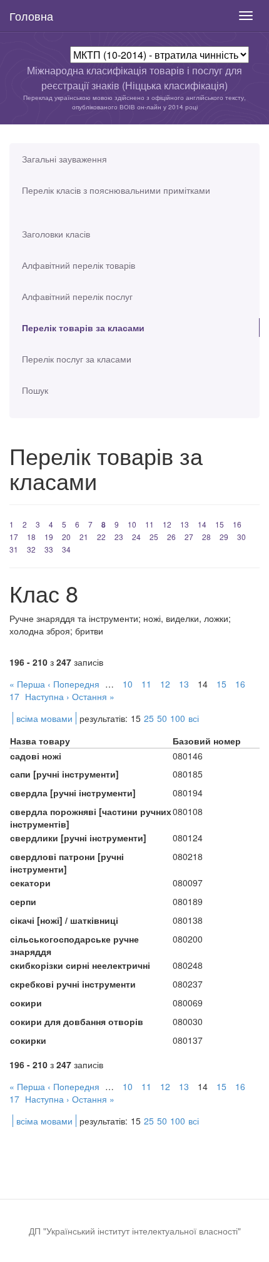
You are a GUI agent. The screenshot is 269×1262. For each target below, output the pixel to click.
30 (241, 536)
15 (219, 524)
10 (132, 524)
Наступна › (47, 696)
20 (66, 536)
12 (167, 524)
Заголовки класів (56, 234)
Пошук (35, 390)
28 (206, 536)
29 (224, 536)
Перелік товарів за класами (83, 327)
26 (171, 536)
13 (184, 524)
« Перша (27, 684)
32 (31, 549)
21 (83, 536)
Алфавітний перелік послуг (77, 296)
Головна (31, 16)
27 (189, 536)
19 (48, 536)
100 (177, 718)
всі (193, 718)
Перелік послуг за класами (76, 359)
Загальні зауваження (64, 159)
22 (101, 536)
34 (66, 549)
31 (13, 549)
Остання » (93, 696)
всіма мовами (44, 718)
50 (162, 718)
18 (31, 536)
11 (149, 524)
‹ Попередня (73, 684)
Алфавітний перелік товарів (78, 265)
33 (48, 549)
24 (136, 536)
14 (202, 524)
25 (154, 536)
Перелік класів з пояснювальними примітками (116, 190)
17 (13, 536)
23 (118, 536)
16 (237, 524)
